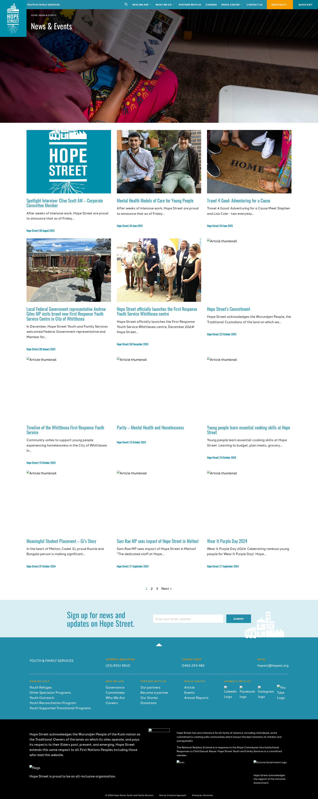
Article (189, 687)
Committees (115, 692)
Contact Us (254, 4)
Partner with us (190, 4)
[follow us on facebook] (247, 696)
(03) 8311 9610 (118, 665)
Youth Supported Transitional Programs (60, 708)
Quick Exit (305, 4)
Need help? (278, 4)
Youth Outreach (41, 697)
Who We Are (140, 4)
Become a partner (154, 692)
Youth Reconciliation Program (52, 702)
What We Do (164, 4)
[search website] (126, 4)
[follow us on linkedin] (230, 696)
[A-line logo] (159, 730)
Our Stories (149, 697)
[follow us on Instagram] (266, 696)
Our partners (150, 687)
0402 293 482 (193, 665)
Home (34, 15)
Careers (211, 4)
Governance (115, 687)
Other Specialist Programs (50, 692)
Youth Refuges (40, 687)
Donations (148, 702)
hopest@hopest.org (273, 665)
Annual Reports (196, 697)
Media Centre (230, 4)
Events (189, 692)
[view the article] (68, 161)
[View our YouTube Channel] (283, 697)
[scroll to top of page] (159, 644)
